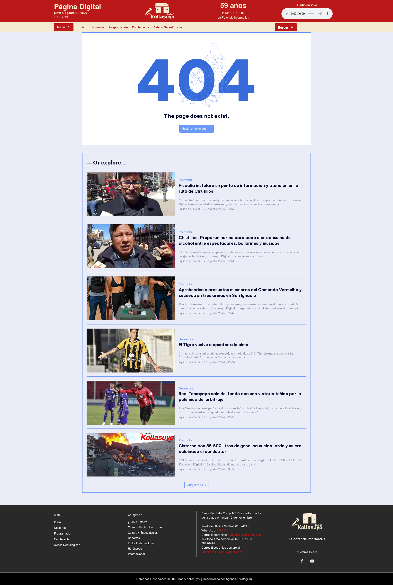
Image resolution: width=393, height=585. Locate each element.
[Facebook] (302, 561)
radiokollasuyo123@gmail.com (221, 552)
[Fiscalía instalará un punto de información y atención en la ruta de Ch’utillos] (131, 194)
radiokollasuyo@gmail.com (245, 534)
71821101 (223, 530)
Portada (185, 180)
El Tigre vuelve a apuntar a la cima (214, 344)
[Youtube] (312, 561)
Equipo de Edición (190, 208)
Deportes (186, 339)
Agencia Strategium (239, 579)
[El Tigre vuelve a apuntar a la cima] (131, 350)
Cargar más (195, 485)
